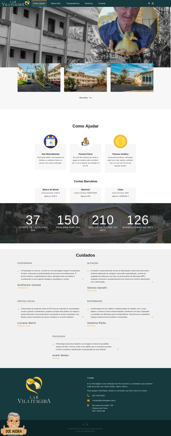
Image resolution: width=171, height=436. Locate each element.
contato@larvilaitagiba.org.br (104, 400)
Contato (102, 3)
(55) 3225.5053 (98, 395)
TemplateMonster (89, 431)
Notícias (89, 3)
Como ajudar (39, 3)
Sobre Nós (55, 3)
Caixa (120, 189)
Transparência (72, 3)
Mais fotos (83, 98)
